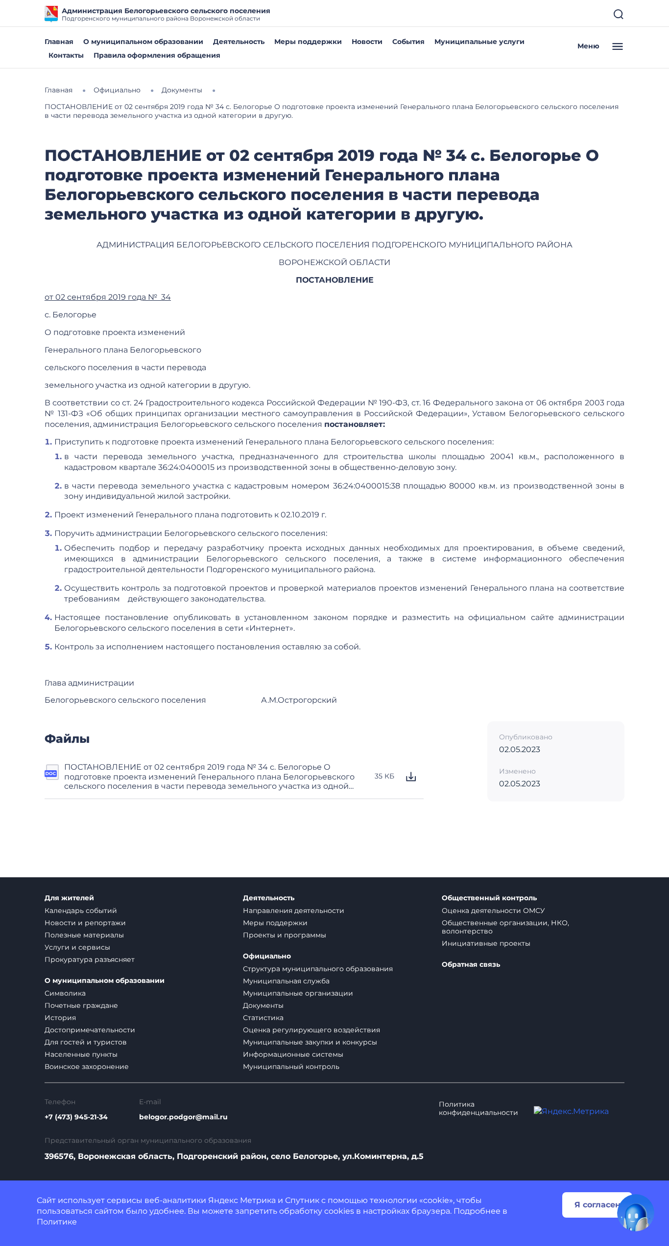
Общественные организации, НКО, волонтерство (505, 926)
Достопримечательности (90, 1029)
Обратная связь (471, 964)
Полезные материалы (84, 935)
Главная (59, 41)
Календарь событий (81, 910)
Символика (65, 993)
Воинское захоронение (87, 1066)
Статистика (263, 1017)
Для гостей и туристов (86, 1042)
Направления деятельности (293, 910)
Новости (367, 41)
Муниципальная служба (286, 981)
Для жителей (69, 898)
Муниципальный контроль (291, 1066)
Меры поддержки (308, 41)
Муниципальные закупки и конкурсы (310, 1042)
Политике (57, 1221)
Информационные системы (293, 1054)
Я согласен (597, 1204)
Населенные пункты (81, 1054)
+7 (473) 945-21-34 (76, 1117)
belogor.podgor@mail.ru (183, 1117)
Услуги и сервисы (77, 947)
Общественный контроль (489, 898)
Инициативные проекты (486, 943)
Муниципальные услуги (479, 41)
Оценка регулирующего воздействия (311, 1029)
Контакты (66, 55)
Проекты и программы (284, 935)
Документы (263, 1005)
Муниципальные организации (298, 993)
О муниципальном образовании (143, 41)
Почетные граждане (81, 1005)
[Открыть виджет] (635, 1212)
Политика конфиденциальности (478, 1108)
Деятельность (238, 41)
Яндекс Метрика (242, 1200)
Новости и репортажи (85, 922)
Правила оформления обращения (157, 55)
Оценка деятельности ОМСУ (493, 910)
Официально (267, 956)
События (408, 41)
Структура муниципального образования (318, 968)
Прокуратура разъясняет (90, 959)
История (60, 1017)
